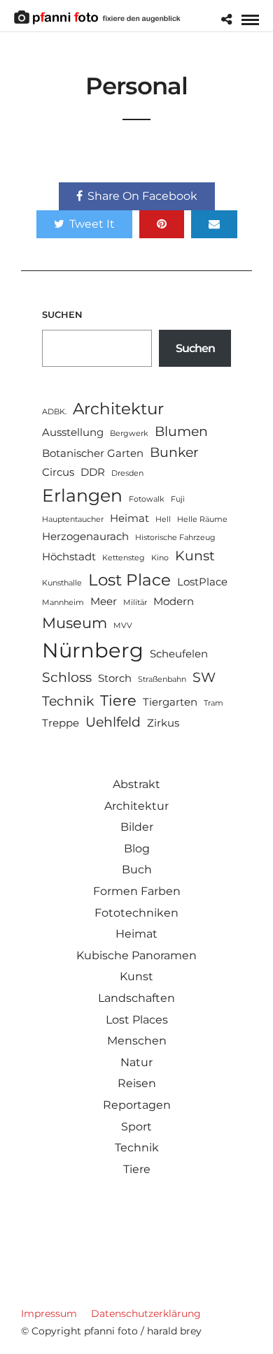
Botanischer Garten (93, 453)
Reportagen (137, 1105)
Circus (58, 472)
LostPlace (202, 581)
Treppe (60, 722)
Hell (163, 519)
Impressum (49, 1313)
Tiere (118, 700)
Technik (68, 701)
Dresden (127, 473)
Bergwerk (129, 433)
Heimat (129, 518)
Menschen (137, 1040)
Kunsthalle (62, 583)
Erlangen (82, 495)
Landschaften (136, 998)
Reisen (137, 1083)
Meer (103, 601)
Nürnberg (93, 650)
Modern (173, 601)
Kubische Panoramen (136, 955)
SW (204, 677)
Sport (136, 1126)
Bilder (136, 826)
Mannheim (63, 602)
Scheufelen (179, 653)
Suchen (62, 314)
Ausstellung (73, 432)
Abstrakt (136, 784)
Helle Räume (202, 519)
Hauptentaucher (73, 519)
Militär (135, 602)
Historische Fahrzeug (175, 537)
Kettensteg (123, 557)
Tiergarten (170, 701)
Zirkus (163, 722)
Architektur (118, 408)
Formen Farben (137, 891)
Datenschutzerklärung (146, 1313)
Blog (137, 848)
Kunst (195, 556)
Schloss (67, 677)
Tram (213, 703)
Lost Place (129, 579)
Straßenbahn (162, 679)
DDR (92, 472)
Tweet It (92, 224)
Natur (136, 1062)
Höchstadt (69, 556)
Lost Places (137, 1019)
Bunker (174, 452)
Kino (160, 557)
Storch (115, 678)
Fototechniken (136, 912)
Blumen (181, 431)
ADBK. (54, 411)
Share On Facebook (142, 196)
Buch (137, 869)
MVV (122, 625)
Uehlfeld (113, 722)
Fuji (178, 499)
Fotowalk (146, 499)
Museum (74, 622)
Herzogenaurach (85, 536)
